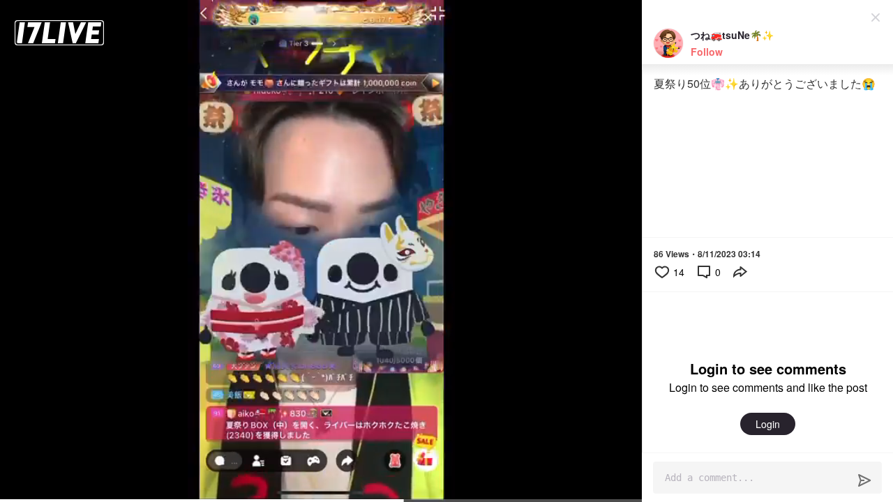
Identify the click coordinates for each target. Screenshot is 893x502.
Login (768, 424)
